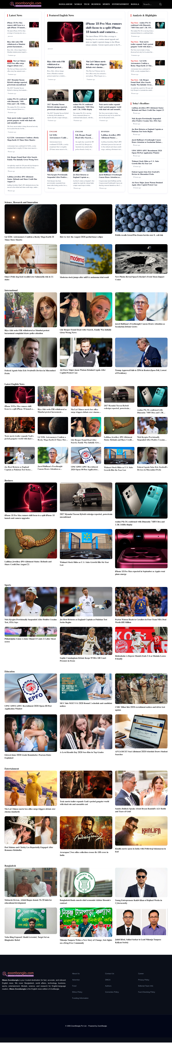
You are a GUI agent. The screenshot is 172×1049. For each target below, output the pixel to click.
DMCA (107, 980)
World (78, 4)
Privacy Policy (143, 980)
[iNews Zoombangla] (26, 4)
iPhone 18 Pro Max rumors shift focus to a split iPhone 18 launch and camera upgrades (16, 26)
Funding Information (80, 998)
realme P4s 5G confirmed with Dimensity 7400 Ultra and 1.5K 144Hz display (17, 103)
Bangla (135, 4)
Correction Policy (112, 992)
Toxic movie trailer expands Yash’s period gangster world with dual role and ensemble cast (21, 120)
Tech (86, 4)
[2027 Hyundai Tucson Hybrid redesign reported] (34, 83)
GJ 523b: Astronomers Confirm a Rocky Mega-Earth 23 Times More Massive (23, 139)
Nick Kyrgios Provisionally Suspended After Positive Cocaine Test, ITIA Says (57, 177)
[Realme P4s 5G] (34, 104)
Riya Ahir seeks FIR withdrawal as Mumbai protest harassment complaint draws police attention (16, 47)
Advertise (76, 980)
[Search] (160, 4)
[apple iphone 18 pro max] (34, 27)
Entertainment (120, 4)
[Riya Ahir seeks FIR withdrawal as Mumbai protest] (34, 46)
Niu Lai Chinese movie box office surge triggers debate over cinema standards (16, 65)
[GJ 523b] (160, 65)
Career (141, 974)
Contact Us (109, 974)
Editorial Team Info (145, 986)
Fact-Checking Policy (146, 992)
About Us (76, 974)
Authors (108, 986)
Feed (74, 986)
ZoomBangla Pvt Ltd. (79, 1026)
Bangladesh (65, 4)
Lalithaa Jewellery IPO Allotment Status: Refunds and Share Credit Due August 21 (22, 179)
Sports (106, 4)
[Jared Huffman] (110, 171)
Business (96, 4)
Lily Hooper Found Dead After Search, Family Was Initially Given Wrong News (22, 158)
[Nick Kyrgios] (57, 171)
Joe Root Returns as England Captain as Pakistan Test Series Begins (83, 177)
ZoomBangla (102, 1026)
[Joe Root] (83, 171)
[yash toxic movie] (160, 45)
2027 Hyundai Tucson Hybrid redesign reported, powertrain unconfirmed (17, 82)
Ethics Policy (77, 992)
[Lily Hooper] (160, 84)
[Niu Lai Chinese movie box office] (34, 66)
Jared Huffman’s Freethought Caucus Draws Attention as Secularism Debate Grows (110, 177)
